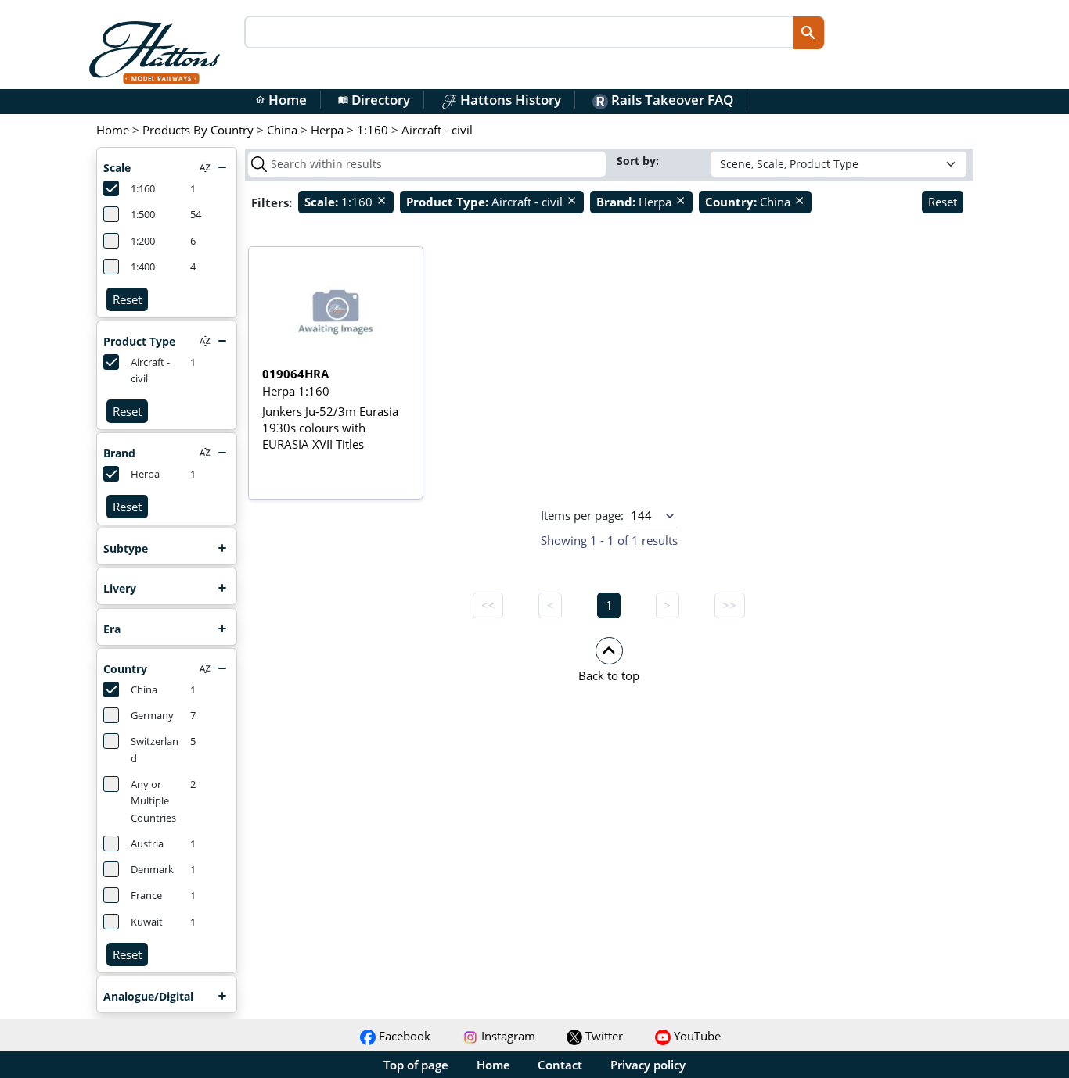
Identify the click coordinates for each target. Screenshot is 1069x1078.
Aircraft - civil (150, 370)
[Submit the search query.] (259, 164)
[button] (609, 659)
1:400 (143, 267)
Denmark (152, 869)
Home (281, 100)
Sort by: (639, 160)
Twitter (602, 1036)
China (144, 690)
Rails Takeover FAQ (670, 100)
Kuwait (147, 922)
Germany (152, 715)
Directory (374, 100)
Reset (127, 299)
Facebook (403, 1036)
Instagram (506, 1036)
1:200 (143, 241)
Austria (147, 844)
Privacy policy (648, 1065)
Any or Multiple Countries (153, 801)
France (146, 895)
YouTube (696, 1036)
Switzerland (154, 750)
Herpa (145, 474)
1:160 (143, 188)
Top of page (415, 1065)
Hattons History (509, 100)
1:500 (143, 214)
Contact (560, 1065)
